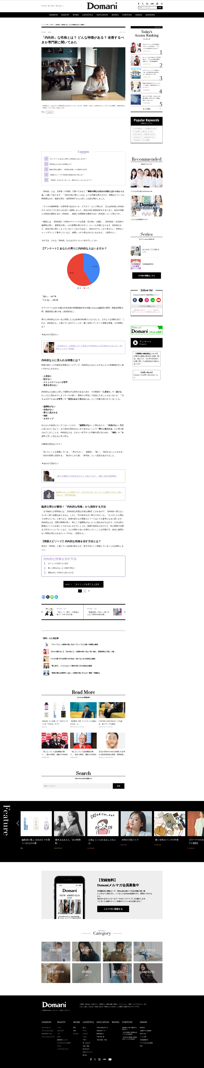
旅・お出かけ (86, 1043)
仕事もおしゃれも (151, 128)
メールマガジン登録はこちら (146, 306)
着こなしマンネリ (147, 131)
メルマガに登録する (113, 909)
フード (85, 1030)
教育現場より (100, 1033)
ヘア (58, 1033)
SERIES (138, 15)
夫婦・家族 (86, 1046)
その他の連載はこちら (146, 275)
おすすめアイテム (47, 1033)
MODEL (115, 15)
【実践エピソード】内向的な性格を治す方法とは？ (67, 175)
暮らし (85, 1027)
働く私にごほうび (150, 134)
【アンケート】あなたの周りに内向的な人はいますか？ (68, 159)
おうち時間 (146, 140)
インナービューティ (63, 1049)
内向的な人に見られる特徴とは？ (61, 164)
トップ (43, 24)
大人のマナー (138, 137)
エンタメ (85, 1033)
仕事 (74, 1030)
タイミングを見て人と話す (58, 563)
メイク (59, 1027)
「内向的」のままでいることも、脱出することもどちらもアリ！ (71, 180)
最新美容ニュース (62, 1040)
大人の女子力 (138, 134)
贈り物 (85, 1055)
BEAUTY (65, 15)
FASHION (53, 15)
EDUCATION (102, 15)
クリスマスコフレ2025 (63, 1043)
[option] (36, 828)
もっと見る (146, 109)
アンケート (145, 341)
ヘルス (85, 1037)
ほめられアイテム (150, 137)
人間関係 (50, 112)
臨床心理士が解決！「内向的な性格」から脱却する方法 (68, 169)
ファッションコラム (47, 1030)
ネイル (59, 1046)
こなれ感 (136, 131)
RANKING (150, 15)
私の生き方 (86, 1049)
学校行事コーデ (101, 1030)
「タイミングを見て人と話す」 (87, 584)
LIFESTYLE (87, 15)
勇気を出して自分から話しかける (61, 572)
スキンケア (60, 1030)
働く (48, 24)
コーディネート (46, 1027)
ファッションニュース (48, 1037)
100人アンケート (88, 1052)
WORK (76, 15)
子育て (85, 1040)
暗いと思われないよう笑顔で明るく (61, 568)
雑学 (52, 24)
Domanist (137, 140)
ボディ (59, 1037)
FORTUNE (127, 15)
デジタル (75, 1033)
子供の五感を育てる (102, 1027)
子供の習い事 (100, 1037)
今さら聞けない (138, 128)
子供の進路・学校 (102, 1040)
